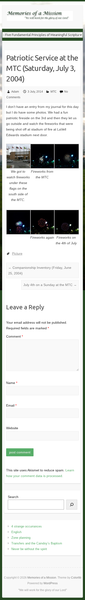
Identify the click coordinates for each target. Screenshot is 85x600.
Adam (15, 91)
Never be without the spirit (29, 549)
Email (11, 405)
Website (12, 428)
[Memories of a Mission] (40, 17)
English (16, 532)
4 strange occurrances (26, 526)
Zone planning (20, 537)
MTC (54, 91)
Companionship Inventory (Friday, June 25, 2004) (39, 270)
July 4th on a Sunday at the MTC (50, 285)
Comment (14, 336)
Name (11, 383)
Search (13, 497)
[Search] (71, 505)
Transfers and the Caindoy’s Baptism (36, 543)
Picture (17, 253)
